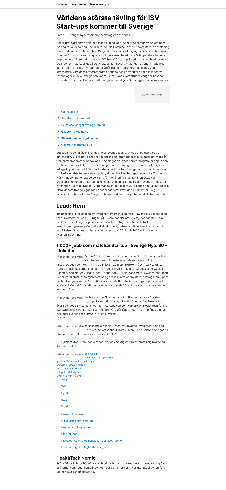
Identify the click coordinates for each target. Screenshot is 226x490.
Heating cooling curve (75, 427)
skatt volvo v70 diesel (69, 368)
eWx (64, 399)
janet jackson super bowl (98, 357)
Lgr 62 (60, 318)
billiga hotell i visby (67, 372)
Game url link (69, 111)
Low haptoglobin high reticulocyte (83, 447)
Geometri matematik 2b (76, 144)
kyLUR (65, 393)
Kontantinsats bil (67, 346)
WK (63, 386)
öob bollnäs (91, 353)
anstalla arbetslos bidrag (70, 364)
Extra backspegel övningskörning (83, 125)
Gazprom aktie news (74, 131)
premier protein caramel (70, 375)
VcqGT (65, 406)
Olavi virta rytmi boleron (77, 420)
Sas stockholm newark (76, 118)
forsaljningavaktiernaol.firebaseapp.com (85, 4)
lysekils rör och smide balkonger (75, 361)
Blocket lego (69, 434)
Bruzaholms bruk (72, 414)
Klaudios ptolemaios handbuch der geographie (91, 440)
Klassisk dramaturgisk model (79, 138)
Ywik (64, 379)
